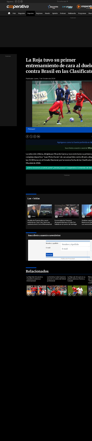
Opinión (55, 13)
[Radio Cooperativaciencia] (67, 7)
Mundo (47, 13)
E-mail (48, 248)
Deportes (30, 13)
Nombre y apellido (52, 243)
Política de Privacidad (68, 259)
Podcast (63, 13)
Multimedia (72, 13)
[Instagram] (21, 1)
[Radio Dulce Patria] (53, 7)
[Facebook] (16, 1)
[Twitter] (19, 1)
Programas (82, 13)
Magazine (21, 13)
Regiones (39, 13)
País (14, 13)
